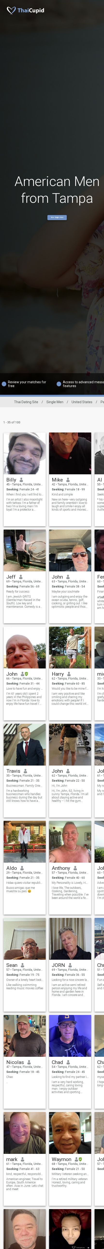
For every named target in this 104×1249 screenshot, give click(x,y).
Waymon (61, 1159)
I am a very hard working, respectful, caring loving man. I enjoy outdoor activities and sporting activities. (68, 1087)
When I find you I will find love (24, 494)
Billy (11, 480)
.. (7, 1082)
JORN (58, 965)
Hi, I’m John (59, 785)
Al (99, 480)
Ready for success (18, 591)
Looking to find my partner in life (70, 1077)
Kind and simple (62, 494)
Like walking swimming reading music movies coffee (24, 986)
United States (82, 402)
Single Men (54, 402)
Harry (58, 674)
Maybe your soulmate (65, 591)
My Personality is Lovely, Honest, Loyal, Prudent (70, 882)
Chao (9, 1077)
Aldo (11, 868)
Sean (11, 965)
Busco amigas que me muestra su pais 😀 (20, 889)
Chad (57, 1062)
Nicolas (15, 1062)
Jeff (11, 577)
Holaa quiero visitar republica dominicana (24, 882)
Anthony (61, 868)
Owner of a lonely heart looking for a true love (24, 980)
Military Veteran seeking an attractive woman (70, 1174)
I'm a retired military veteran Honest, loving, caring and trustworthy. (70, 1182)
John (57, 577)
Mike (57, 480)
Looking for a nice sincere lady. (70, 980)
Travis (13, 771)
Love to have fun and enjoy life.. (24, 688)
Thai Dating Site (26, 402)
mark (11, 1159)
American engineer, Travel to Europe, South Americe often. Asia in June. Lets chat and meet (24, 1184)
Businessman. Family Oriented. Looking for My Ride (24, 785)
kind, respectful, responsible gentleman (24, 1174)
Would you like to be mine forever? (70, 688)
